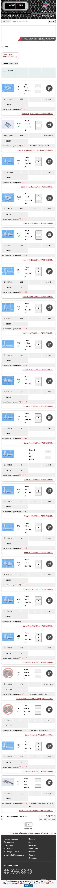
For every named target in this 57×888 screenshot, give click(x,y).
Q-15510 (23, 402)
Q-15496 (23, 365)
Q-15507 (23, 511)
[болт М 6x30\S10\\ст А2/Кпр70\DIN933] (8, 782)
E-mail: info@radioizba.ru (14, 855)
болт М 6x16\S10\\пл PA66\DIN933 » (38, 626)
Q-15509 (23, 438)
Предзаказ (8, 845)
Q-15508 (23, 292)
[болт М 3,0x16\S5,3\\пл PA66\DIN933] (8, 161)
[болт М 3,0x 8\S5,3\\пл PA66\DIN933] (8, 88)
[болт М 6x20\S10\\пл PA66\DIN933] (8, 637)
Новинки (31, 839)
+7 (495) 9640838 (11, 16)
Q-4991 (22, 146)
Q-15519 (23, 329)
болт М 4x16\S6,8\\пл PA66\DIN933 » (38, 297)
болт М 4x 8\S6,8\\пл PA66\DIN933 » (38, 223)
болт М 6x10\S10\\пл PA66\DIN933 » (38, 589)
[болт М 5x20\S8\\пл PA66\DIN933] (8, 454)
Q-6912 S (23, 803)
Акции (30, 842)
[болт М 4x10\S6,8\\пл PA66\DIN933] (8, 234)
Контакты (8, 849)
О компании (33, 849)
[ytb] (23, 871)
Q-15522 (23, 182)
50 (45, 819)
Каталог (6, 21)
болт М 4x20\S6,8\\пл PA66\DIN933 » (38, 333)
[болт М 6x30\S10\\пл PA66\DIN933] (8, 746)
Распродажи (9, 842)
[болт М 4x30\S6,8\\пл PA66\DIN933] (8, 344)
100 (48, 819)
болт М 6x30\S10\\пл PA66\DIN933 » (38, 771)
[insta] (6, 871)
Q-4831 (22, 694)
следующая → (28, 829)
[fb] (12, 871)
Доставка (32, 858)
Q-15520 (23, 255)
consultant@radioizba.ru (18, 883)
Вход (34, 16)
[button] (4, 33)
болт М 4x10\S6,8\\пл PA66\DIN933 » (38, 260)
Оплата (31, 855)
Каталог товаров (11, 839)
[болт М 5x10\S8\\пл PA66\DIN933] (8, 381)
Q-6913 (22, 730)
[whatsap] (29, 871)
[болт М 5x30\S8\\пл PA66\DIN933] (8, 490)
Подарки (32, 845)
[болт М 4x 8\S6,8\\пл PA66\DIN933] (8, 198)
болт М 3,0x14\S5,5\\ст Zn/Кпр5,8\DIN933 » (35, 150)
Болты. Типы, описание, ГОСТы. (10, 56)
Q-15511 (23, 621)
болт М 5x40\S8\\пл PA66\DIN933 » (38, 553)
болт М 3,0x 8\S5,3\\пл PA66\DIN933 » (37, 114)
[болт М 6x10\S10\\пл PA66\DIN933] (8, 564)
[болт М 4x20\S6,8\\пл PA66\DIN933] (8, 307)
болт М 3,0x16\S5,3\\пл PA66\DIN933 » (37, 187)
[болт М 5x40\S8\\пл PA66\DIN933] (8, 527)
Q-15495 (23, 548)
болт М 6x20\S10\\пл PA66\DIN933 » (38, 662)
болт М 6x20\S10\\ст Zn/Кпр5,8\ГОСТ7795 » (34, 699)
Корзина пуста (46, 11)
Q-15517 (23, 658)
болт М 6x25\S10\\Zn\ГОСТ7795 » (39, 735)
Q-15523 (23, 585)
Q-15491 (23, 475)
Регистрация (48, 16)
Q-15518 (23, 767)
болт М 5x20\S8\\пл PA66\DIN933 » (38, 479)
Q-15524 (23, 109)
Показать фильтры (10, 63)
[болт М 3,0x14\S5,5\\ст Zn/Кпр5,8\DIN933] (8, 125)
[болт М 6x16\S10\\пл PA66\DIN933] (8, 600)
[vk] (17, 871)
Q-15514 (23, 219)
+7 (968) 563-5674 (46, 883)
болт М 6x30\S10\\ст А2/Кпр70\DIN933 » (36, 811)
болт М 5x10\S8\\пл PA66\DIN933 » (38, 406)
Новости (32, 852)
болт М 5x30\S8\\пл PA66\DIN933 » (38, 516)
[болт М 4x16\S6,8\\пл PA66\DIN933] (8, 271)
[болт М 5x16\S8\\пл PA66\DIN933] (8, 417)
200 (53, 819)
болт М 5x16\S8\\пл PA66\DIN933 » (38, 443)
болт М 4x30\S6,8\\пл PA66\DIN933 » (38, 370)
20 (41, 819)
